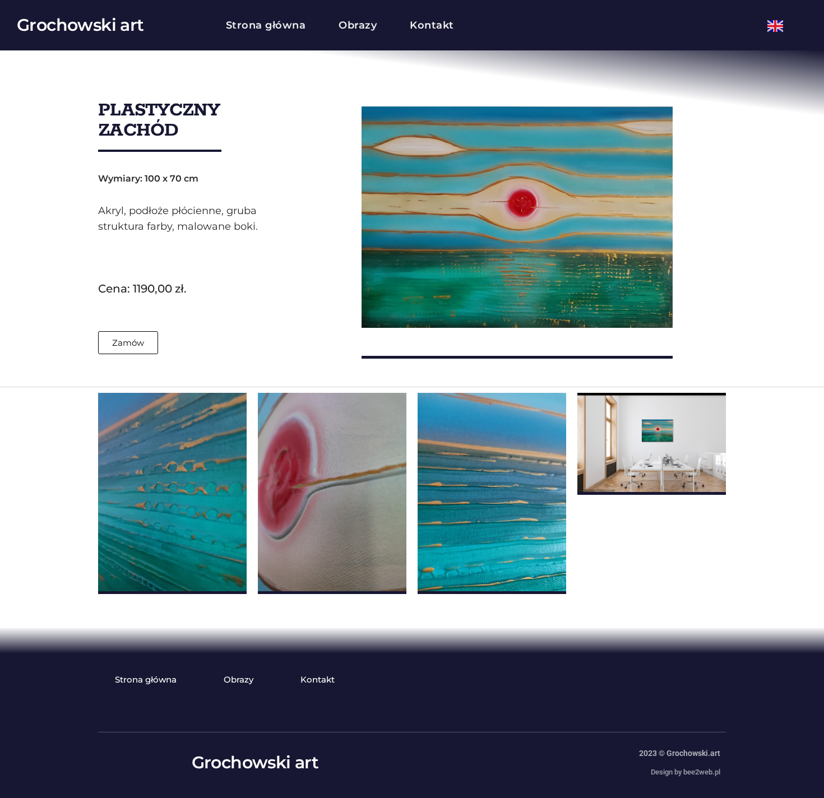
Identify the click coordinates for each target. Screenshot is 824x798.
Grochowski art (80, 25)
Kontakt (432, 25)
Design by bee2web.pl (685, 772)
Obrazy (358, 25)
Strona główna (266, 25)
